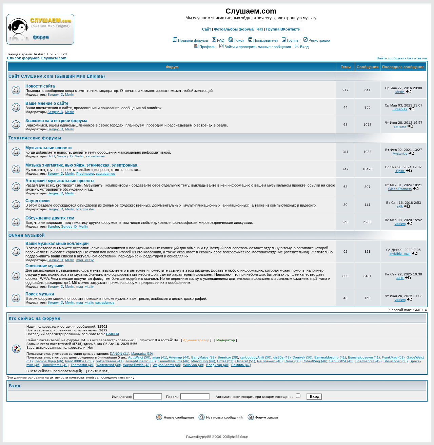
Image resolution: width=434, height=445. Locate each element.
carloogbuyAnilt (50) (255, 357)
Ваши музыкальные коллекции (56, 243)
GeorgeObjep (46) (49, 361)
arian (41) (159, 357)
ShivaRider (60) (395, 361)
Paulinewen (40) (269, 361)
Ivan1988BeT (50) (79, 361)
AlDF (400, 278)
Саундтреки (37, 200)
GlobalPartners (400, 189)
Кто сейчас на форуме (35, 318)
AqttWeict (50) (139, 357)
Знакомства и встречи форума (56, 120)
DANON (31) (119, 353)
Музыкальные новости (48, 148)
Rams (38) (292, 361)
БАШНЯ (112, 334)
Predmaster (85, 173)
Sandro (53, 226)
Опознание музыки (44, 266)
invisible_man (400, 253)
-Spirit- (400, 171)
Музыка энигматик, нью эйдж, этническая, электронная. (81, 165)
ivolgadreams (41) (109, 361)
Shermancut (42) (368, 361)
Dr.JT (51, 156)
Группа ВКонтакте (283, 29)
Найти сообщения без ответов (402, 58)
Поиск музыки (39, 294)
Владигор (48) (217, 365)
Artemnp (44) (179, 357)
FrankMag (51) (393, 357)
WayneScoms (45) (167, 365)
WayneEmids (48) (137, 365)
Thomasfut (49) (82, 365)
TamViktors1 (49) (55, 365)
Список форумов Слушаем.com (36, 58)
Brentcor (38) (228, 357)
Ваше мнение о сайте (46, 103)
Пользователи (265, 40)
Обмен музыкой (26, 235)
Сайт (206, 29)
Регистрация (319, 40)
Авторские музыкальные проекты (59, 180)
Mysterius (400, 153)
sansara (400, 126)
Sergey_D (55, 94)
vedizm (400, 224)
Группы (293, 40)
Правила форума (193, 40)
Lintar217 (400, 109)
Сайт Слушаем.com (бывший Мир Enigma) (56, 76)
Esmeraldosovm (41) (364, 357)
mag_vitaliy (85, 260)
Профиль (207, 47)
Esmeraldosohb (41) (330, 357)
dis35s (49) (282, 357)
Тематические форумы (34, 138)
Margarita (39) (142, 353)
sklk (400, 206)
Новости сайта (40, 86)
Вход (304, 47)
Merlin (69, 94)
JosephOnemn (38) (140, 361)
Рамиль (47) (241, 365)
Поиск (239, 40)
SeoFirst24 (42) (341, 361)
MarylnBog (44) (203, 361)
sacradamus (95, 156)
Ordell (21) (225, 361)
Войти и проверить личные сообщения (257, 47)
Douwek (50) (302, 357)
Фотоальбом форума (234, 29)
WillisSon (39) (193, 365)
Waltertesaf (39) (108, 365)
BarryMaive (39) (203, 357)
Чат (260, 29)
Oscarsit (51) (245, 361)
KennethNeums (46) (173, 361)
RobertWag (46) (314, 361)
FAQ (220, 40)
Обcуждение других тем (49, 218)
